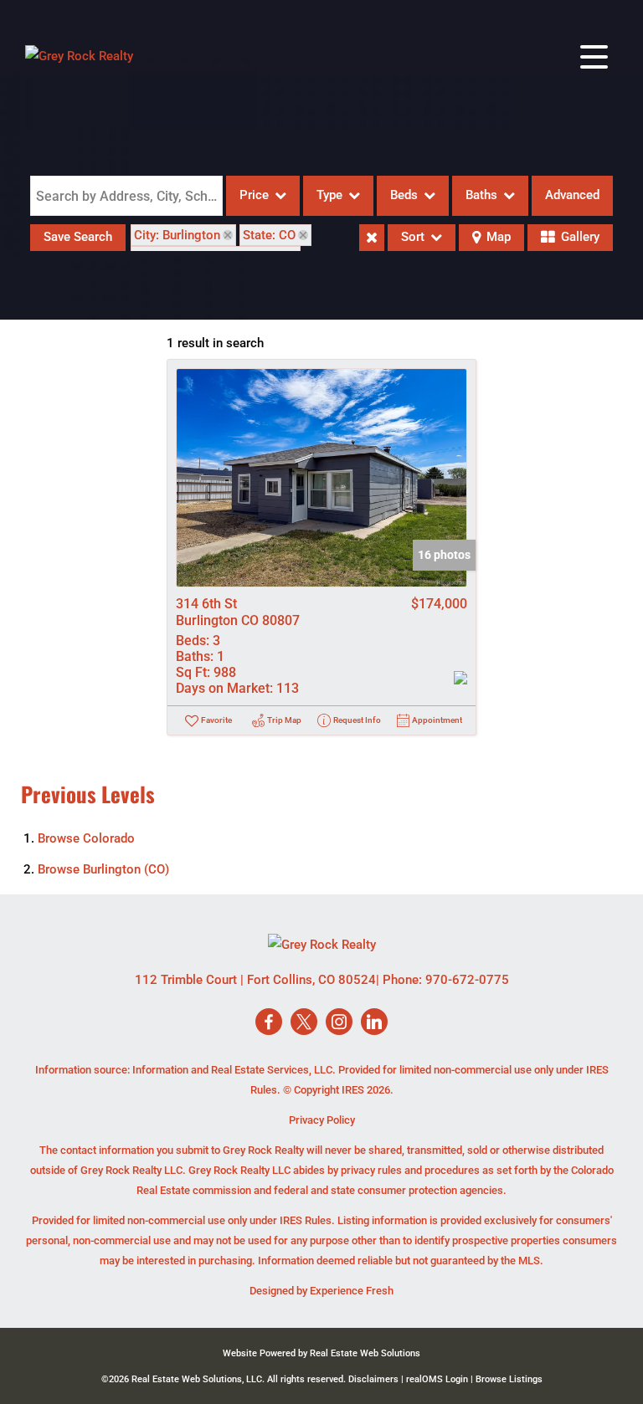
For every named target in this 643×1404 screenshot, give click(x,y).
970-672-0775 (467, 979)
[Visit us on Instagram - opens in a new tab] (339, 1023)
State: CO (269, 235)
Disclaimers (373, 1379)
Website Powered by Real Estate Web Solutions (321, 1353)
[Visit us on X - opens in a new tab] (303, 1023)
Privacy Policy (322, 1120)
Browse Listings (509, 1379)
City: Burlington (177, 235)
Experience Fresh (352, 1290)
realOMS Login (437, 1379)
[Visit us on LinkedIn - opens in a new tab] (374, 1023)
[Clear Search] (371, 237)
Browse (86, 838)
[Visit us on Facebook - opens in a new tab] (268, 1023)
